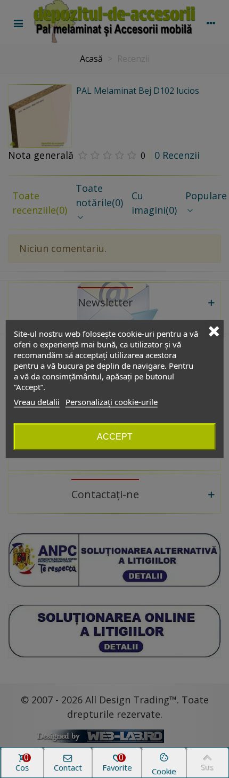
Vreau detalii (37, 401)
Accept (115, 436)
